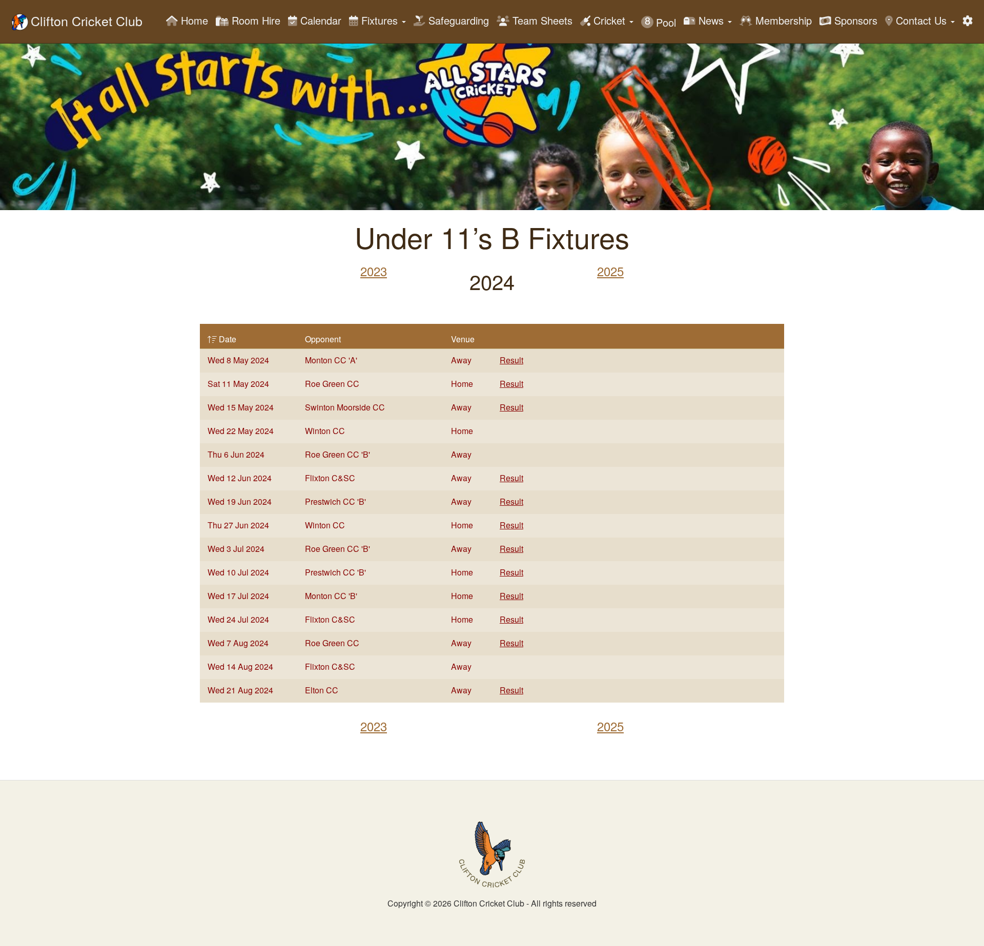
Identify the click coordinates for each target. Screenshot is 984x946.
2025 (610, 271)
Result (511, 360)
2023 (373, 271)
